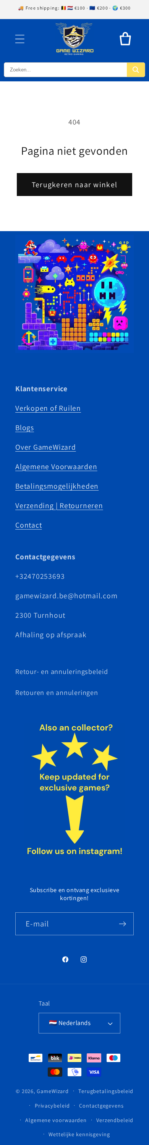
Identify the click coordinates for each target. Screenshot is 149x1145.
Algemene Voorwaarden (56, 466)
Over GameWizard (45, 447)
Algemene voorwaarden (56, 1120)
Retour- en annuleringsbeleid (61, 671)
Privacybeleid (52, 1105)
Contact (28, 525)
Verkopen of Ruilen (48, 408)
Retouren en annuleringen (56, 692)
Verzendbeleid (114, 1120)
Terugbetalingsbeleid (105, 1091)
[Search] (136, 70)
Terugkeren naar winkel (75, 184)
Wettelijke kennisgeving (79, 1134)
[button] (20, 39)
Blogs (24, 427)
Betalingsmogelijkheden (57, 486)
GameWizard (53, 1090)
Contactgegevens (101, 1105)
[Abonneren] (122, 924)
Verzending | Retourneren (59, 505)
